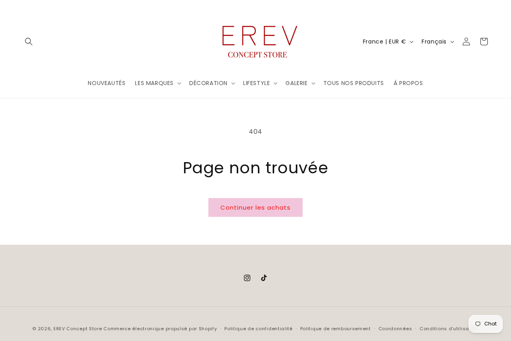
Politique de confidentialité (258, 328)
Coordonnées (395, 328)
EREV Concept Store (77, 328)
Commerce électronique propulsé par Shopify (160, 328)
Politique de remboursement (335, 328)
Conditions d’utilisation (449, 328)
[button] (29, 41)
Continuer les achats (255, 207)
